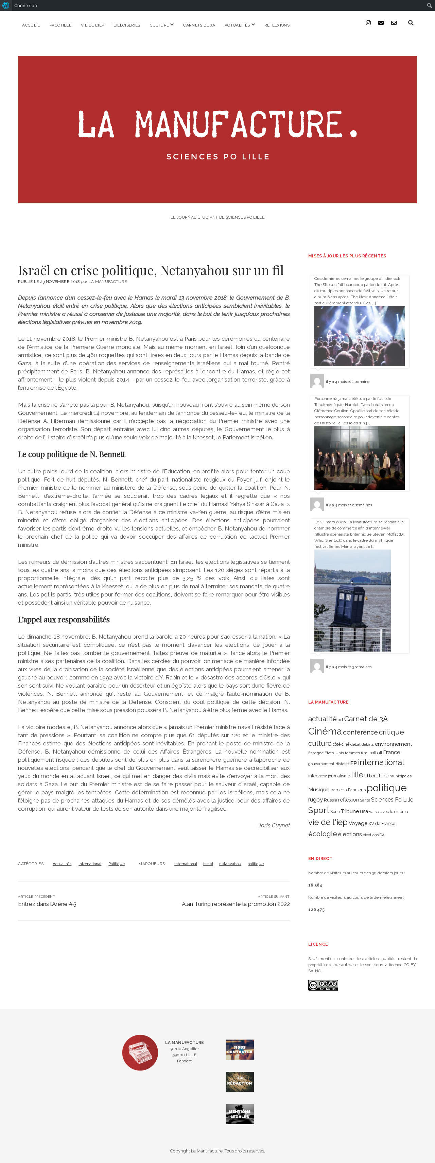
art (340, 719)
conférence (360, 732)
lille (357, 774)
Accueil (31, 25)
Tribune (350, 811)
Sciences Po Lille (392, 799)
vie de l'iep (328, 822)
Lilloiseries (127, 25)
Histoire (342, 764)
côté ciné (341, 744)
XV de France (381, 823)
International (90, 863)
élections (350, 834)
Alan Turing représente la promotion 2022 (236, 903)
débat (355, 744)
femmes (352, 753)
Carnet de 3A (366, 718)
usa (364, 811)
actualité (322, 718)
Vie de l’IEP (92, 25)
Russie (330, 800)
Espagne (316, 753)
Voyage (358, 823)
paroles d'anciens (348, 789)
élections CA (373, 835)
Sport (318, 810)
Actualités (237, 25)
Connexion (25, 5)
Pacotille (60, 25)
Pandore (184, 1061)
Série (335, 811)
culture (320, 743)
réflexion (348, 799)
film (364, 753)
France (391, 752)
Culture (159, 25)
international (185, 863)
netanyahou (230, 863)
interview (317, 775)
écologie (322, 833)
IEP (353, 763)
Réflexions (277, 25)
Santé (365, 800)
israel (208, 863)
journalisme (339, 776)
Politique (116, 863)
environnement (393, 744)
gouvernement (321, 764)
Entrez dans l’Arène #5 (47, 903)
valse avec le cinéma (388, 811)
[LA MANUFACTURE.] (217, 198)
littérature (376, 775)
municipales (400, 776)
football (375, 753)
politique (255, 863)
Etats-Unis (334, 753)
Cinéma (325, 731)
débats (368, 744)
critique (391, 732)
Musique (318, 789)
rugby (315, 799)
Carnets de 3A (199, 25)
